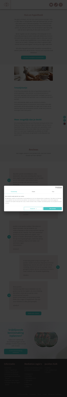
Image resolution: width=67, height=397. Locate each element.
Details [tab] (33, 191)
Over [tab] (53, 191)
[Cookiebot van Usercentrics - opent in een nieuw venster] (56, 188)
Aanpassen (32, 208)
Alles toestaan (52, 208)
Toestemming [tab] (14, 191)
